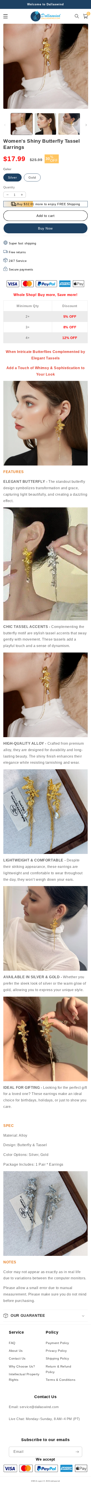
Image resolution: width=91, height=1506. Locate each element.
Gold (32, 177)
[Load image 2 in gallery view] (45, 124)
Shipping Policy (57, 1358)
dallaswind (55, 1481)
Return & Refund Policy (58, 1369)
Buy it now (45, 228)
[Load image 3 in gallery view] (69, 124)
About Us (16, 1350)
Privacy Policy (56, 1350)
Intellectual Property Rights (24, 1376)
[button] (45, 1315)
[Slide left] (5, 125)
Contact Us (17, 1358)
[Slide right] (86, 125)
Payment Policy (57, 1343)
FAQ (12, 1343)
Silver (12, 177)
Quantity (9, 187)
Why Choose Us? (22, 1366)
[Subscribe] (77, 1452)
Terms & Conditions (60, 1379)
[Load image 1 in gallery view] (21, 124)
